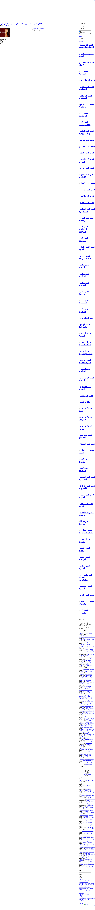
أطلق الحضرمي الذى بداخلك (86, 658)
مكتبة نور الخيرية (82, 41)
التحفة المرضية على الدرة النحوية (87, 864)
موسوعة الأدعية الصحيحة (84, 887)
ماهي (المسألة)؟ (90, 805)
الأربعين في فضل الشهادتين (88, 792)
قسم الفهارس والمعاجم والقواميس (85, 577)
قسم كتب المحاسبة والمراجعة (83, 229)
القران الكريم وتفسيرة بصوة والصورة (87, 898)
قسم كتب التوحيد (87, 140)
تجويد (87, 800)
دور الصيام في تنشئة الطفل (88, 831)
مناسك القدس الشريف (87, 842)
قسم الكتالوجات (87, 318)
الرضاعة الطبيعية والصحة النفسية (87, 807)
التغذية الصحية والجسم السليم (86, 739)
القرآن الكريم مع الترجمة (84, 894)
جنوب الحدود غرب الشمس (38, 28)
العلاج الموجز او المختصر (88, 669)
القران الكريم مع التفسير (84, 899)
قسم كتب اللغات (87, 202)
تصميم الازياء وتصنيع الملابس (86, 692)
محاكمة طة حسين (87, 774)
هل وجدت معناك (90, 654)
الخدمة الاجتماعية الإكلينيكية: (86, 633)
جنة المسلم (81, 900)
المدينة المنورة (89, 827)
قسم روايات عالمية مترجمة (22, 24)
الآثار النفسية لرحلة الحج (87, 820)
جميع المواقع (81, 896)
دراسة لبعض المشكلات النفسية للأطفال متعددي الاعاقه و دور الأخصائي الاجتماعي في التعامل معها (86, 645)
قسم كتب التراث (87, 168)
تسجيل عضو (81, 879)
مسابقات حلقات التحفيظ (87, 783)
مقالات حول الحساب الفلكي (86, 671)
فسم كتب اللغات (87, 595)
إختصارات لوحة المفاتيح (88, 701)
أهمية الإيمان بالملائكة (87, 822)
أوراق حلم (89, 667)
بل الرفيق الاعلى (90, 803)
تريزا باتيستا (88, 744)
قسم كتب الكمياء (87, 444)
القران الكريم (82, 895)
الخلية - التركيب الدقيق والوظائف (87, 713)
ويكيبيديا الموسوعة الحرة (84, 880)
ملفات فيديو (85, 402)
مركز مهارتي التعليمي (83, 882)
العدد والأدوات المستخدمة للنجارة (87, 651)
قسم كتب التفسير (87, 146)
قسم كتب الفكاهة (87, 80)
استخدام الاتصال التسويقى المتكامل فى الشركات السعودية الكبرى (85, 690)
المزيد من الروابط (82, 903)
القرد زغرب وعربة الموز (87, 801)
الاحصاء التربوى (89, 720)
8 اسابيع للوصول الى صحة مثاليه (87, 683)
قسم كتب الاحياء (87, 196)
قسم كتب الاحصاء (87, 190)
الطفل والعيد (89, 833)
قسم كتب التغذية (87, 153)
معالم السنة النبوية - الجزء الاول (87, 751)
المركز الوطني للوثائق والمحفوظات (86, 883)
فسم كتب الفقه (86, 395)
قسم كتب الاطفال (87, 183)
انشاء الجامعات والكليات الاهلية (87, 812)
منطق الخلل (89, 722)
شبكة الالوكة (81, 893)
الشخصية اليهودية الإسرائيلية (88, 817)
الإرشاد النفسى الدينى (87, 824)
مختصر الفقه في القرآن (87, 785)
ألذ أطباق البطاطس (87, 641)
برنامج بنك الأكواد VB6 (85, 715)
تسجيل (80, 36)
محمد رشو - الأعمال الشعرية (89, 849)
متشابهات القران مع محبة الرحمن (87, 856)
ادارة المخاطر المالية (90, 797)
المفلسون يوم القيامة (90, 799)
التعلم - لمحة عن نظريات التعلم (87, 837)
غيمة (87, 806)
